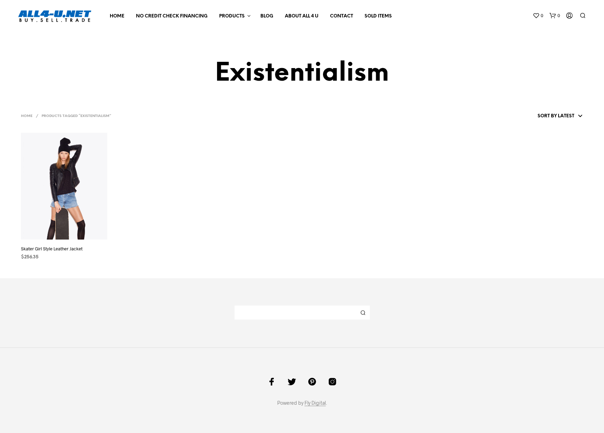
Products (232, 16)
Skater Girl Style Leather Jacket (51, 248)
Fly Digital (315, 403)
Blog (266, 16)
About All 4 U (301, 16)
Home (117, 16)
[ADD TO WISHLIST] (70, 230)
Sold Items (378, 16)
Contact (341, 16)
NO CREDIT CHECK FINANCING (172, 16)
